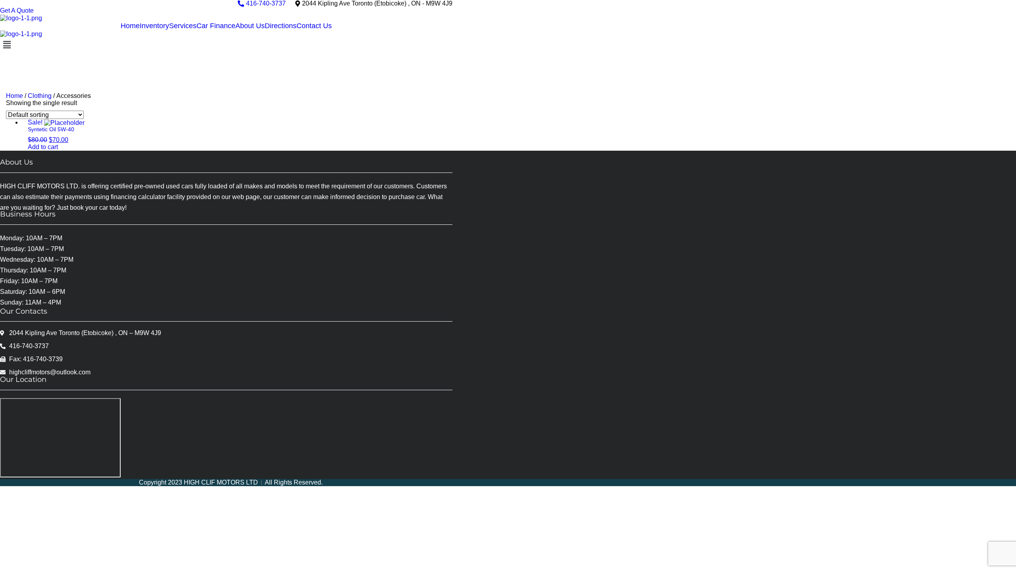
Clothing (40, 95)
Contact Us (314, 26)
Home (130, 26)
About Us (250, 26)
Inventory (154, 26)
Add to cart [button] (43, 147)
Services (182, 26)
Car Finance (215, 26)
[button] (226, 45)
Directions (280, 26)
